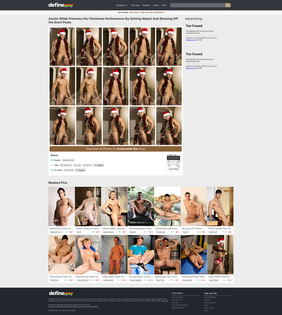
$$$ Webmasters (178, 307)
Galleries (146, 5)
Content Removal (210, 297)
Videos (156, 5)
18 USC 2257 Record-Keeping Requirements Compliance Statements (73, 306)
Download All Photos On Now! (115, 148)
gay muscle (87, 165)
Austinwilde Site (68, 160)
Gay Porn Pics (177, 300)
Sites (164, 5)
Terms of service (210, 302)
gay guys (77, 165)
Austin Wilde (69, 170)
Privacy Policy (209, 308)
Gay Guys (135, 5)
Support (207, 300)
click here (164, 301)
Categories (120, 5)
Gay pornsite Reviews (179, 305)
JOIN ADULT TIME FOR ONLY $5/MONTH (146, 12)
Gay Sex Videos (177, 297)
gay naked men (65, 165)
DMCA (206, 305)
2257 (206, 310)
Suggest (100, 165)
